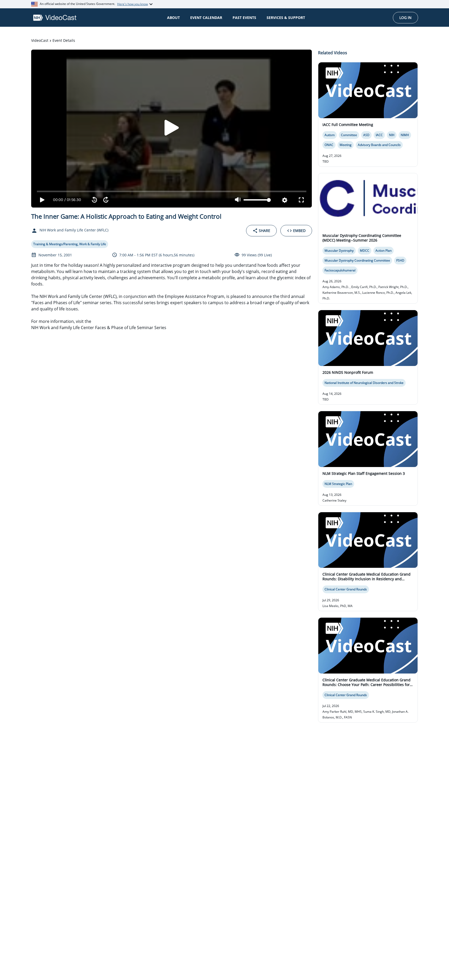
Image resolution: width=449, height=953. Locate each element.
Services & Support (286, 17)
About (173, 17)
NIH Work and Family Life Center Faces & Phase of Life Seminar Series (98, 327)
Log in (405, 17)
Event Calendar (206, 17)
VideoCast (39, 40)
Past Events (244, 17)
